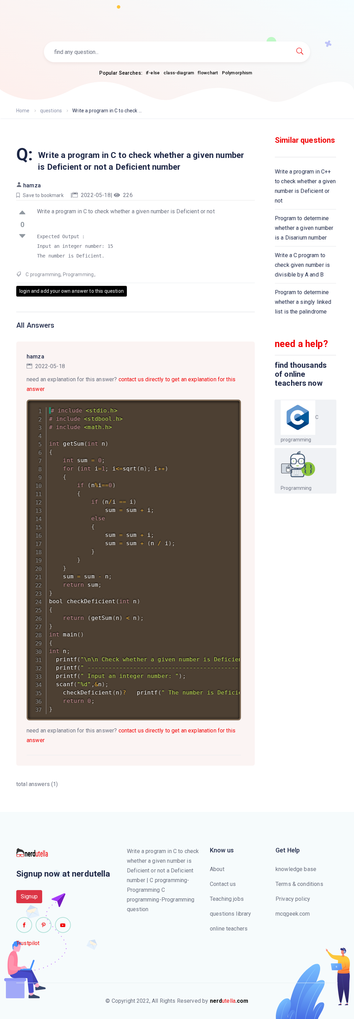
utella (229, 1001)
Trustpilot (28, 943)
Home (23, 110)
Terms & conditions (299, 884)
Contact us (223, 884)
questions (51, 110)
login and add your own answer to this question (71, 291)
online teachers (229, 928)
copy (226, 406)
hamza (32, 185)
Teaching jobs (227, 899)
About (217, 869)
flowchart (208, 72)
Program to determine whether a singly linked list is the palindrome (303, 302)
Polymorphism (237, 72)
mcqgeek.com (293, 913)
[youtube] (63, 925)
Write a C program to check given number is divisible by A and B (302, 265)
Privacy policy (293, 899)
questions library (230, 913)
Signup (29, 896)
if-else (153, 72)
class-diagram (179, 72)
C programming (43, 274)
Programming (78, 274)
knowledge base (296, 869)
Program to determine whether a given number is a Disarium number (304, 228)
